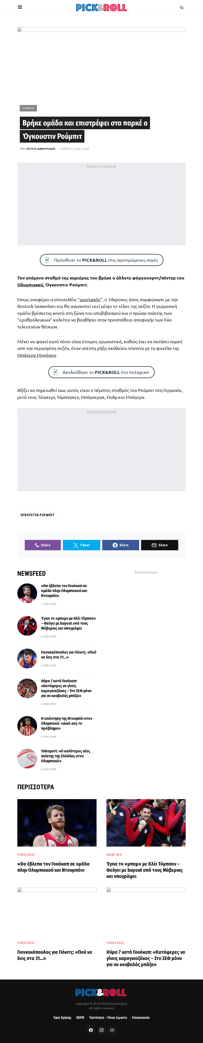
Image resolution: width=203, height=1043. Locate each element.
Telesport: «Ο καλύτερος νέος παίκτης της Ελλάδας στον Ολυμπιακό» (65, 756)
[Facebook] (91, 1030)
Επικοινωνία (141, 1018)
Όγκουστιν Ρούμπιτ (38, 515)
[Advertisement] (101, 203)
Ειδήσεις (28, 108)
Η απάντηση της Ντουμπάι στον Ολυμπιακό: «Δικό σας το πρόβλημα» (66, 723)
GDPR (80, 1018)
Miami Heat (114, 854)
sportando (90, 299)
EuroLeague (26, 854)
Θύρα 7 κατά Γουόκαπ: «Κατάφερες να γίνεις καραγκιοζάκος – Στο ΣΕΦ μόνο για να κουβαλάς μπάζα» (66, 688)
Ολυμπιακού (30, 284)
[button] (20, 7)
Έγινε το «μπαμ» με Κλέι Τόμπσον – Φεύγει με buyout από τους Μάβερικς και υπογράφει (68, 623)
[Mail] (112, 1030)
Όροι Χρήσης (62, 1018)
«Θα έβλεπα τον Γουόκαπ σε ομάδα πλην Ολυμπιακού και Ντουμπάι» (64, 590)
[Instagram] (101, 1030)
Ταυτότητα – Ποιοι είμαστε (108, 1018)
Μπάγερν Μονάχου (36, 355)
